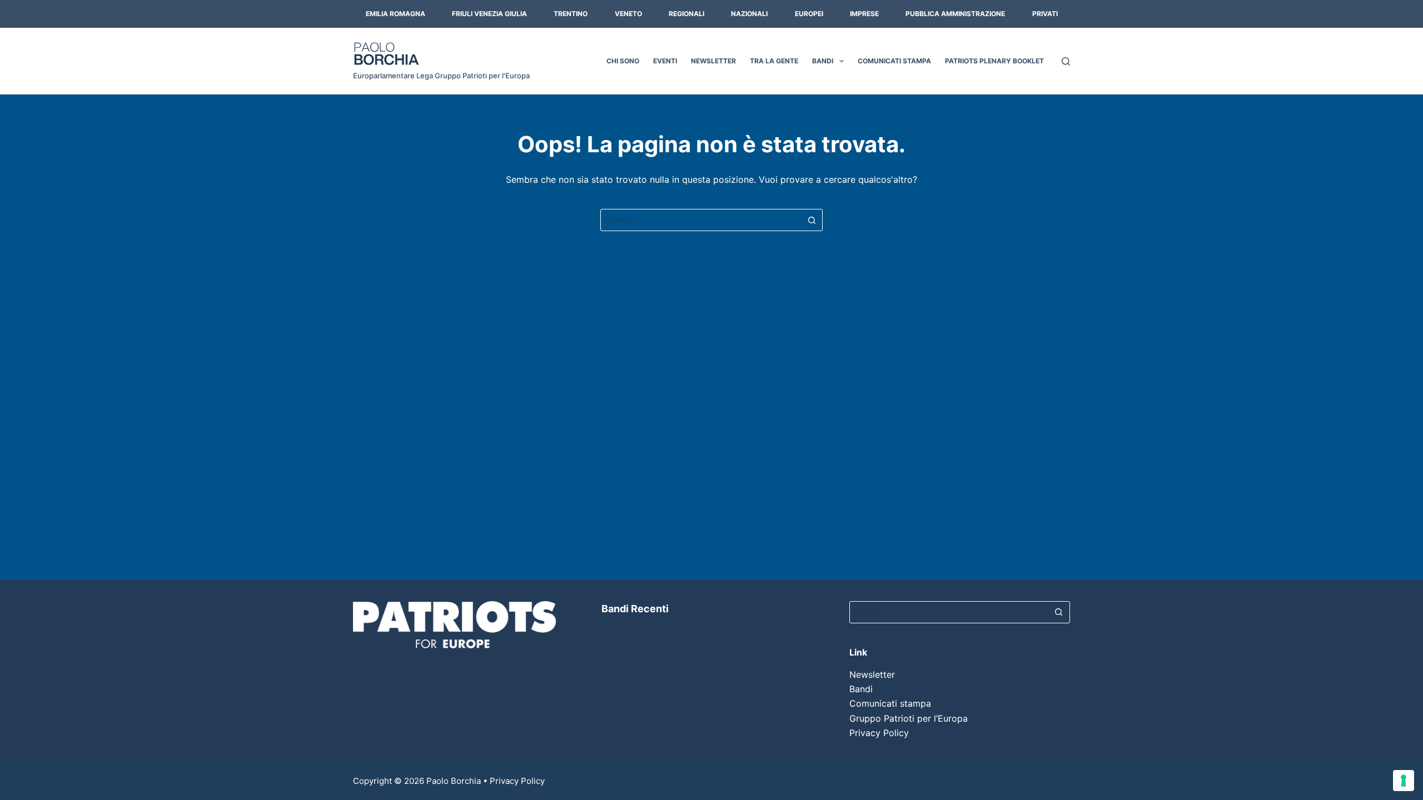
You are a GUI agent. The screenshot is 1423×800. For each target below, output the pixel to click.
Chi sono (622, 61)
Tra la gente (774, 61)
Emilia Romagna (395, 13)
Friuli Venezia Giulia (489, 13)
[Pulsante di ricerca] (811, 220)
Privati (1045, 13)
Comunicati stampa (894, 61)
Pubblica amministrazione (955, 13)
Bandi (822, 61)
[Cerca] (1066, 61)
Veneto (628, 13)
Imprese (864, 13)
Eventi (665, 61)
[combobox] (701, 220)
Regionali (686, 13)
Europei (809, 13)
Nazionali (749, 13)
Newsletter (713, 61)
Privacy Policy (879, 732)
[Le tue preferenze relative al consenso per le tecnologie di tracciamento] (1403, 780)
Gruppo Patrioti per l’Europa (908, 718)
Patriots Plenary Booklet (994, 61)
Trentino (571, 13)
